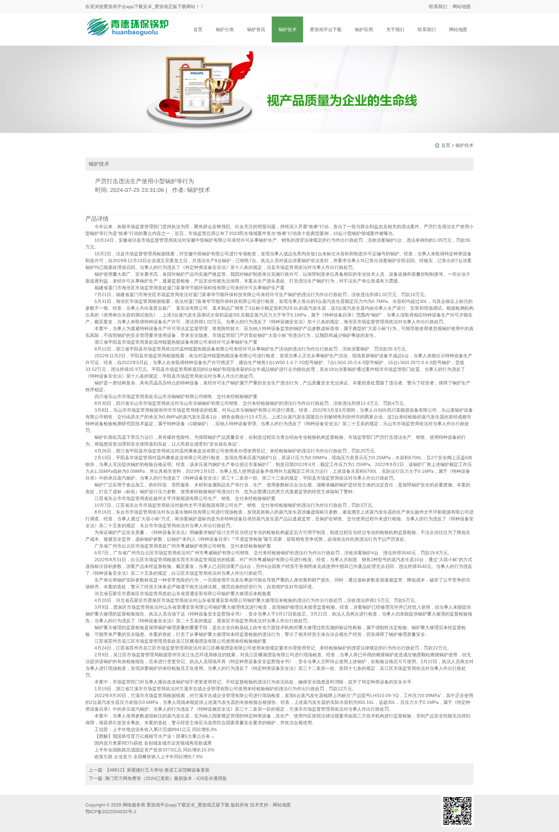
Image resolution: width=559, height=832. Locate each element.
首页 (198, 29)
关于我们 (395, 29)
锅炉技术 (288, 29)
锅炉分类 (225, 29)
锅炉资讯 (256, 29)
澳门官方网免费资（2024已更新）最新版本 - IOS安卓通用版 (166, 778)
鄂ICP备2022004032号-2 (111, 811)
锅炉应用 (364, 29)
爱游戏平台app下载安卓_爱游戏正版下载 (145, 6)
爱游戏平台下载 (326, 29)
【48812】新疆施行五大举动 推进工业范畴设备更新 (157, 769)
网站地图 (462, 6)
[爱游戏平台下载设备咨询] (127, 26)
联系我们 (438, 6)
